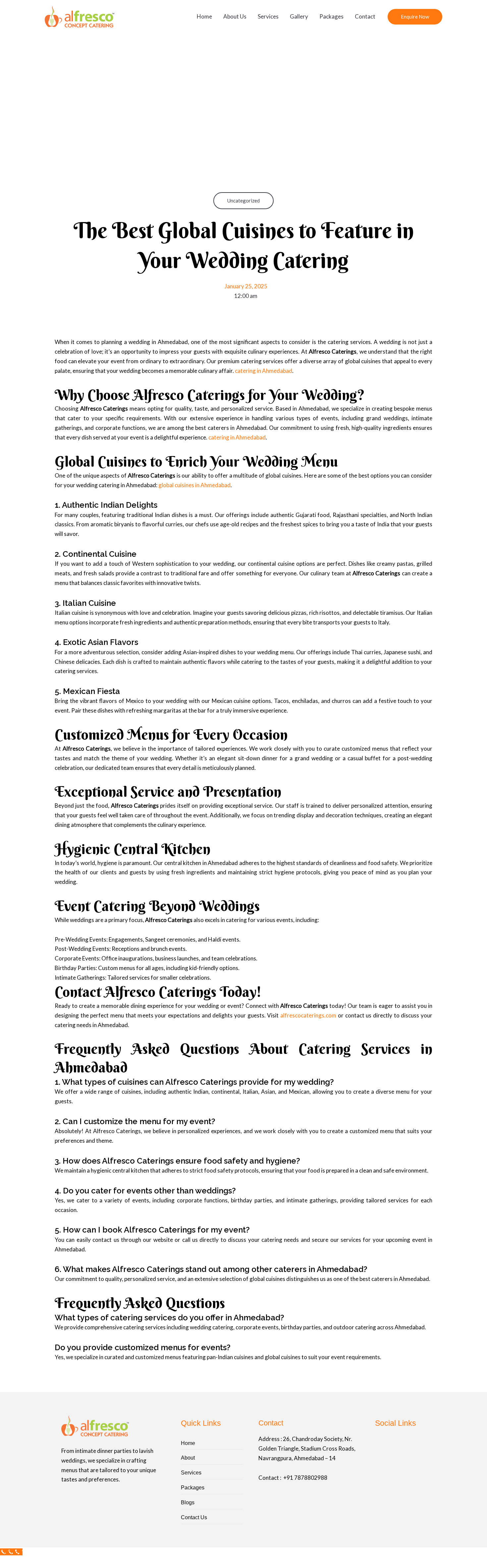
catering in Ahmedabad (263, 370)
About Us (234, 16)
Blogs (187, 1502)
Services (268, 16)
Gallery (299, 16)
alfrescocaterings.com (308, 1015)
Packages (331, 16)
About (188, 1458)
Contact (365, 16)
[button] (415, 17)
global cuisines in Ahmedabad (194, 485)
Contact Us (194, 1517)
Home (204, 16)
